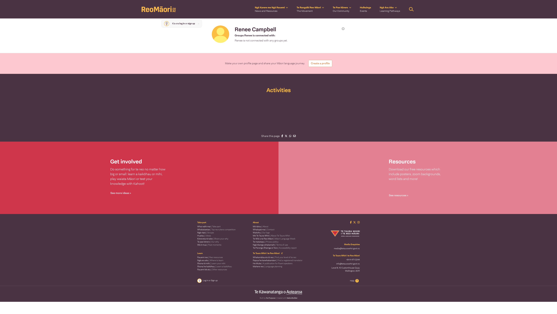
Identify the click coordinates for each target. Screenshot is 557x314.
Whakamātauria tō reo (274, 257)
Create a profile (320, 63)
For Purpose (270, 298)
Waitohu (261, 232)
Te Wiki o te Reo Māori (274, 238)
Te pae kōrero (208, 241)
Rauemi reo (210, 257)
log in (182, 23)
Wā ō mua (209, 244)
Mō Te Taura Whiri (271, 235)
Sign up (214, 280)
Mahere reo (267, 266)
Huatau (204, 235)
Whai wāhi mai (209, 226)
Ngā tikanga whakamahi (270, 244)
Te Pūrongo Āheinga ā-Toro (275, 248)
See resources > (398, 195)
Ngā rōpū (205, 232)
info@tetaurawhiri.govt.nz (348, 263)
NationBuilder (292, 298)
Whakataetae (216, 229)
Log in (205, 280)
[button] (271, 9)
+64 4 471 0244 (353, 259)
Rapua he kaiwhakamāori (277, 260)
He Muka (272, 263)
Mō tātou (260, 226)
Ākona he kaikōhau (214, 266)
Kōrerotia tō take (212, 238)
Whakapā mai (263, 229)
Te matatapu (265, 241)
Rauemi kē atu (212, 269)
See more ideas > (120, 193)
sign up (191, 23)
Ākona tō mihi (211, 263)
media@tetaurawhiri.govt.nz (347, 248)
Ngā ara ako (210, 260)
